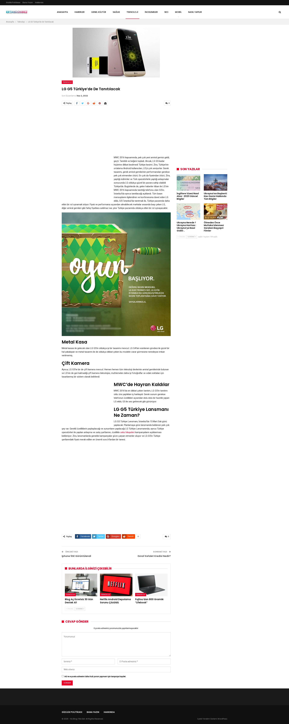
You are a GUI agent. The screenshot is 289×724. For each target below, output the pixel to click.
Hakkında (39, 2)
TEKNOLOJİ (132, 12)
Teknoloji (67, 82)
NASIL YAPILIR (195, 12)
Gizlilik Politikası (13, 2)
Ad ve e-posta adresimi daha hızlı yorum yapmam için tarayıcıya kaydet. (95, 676)
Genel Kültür (98, 12)
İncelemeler (151, 12)
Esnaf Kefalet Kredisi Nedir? (154, 556)
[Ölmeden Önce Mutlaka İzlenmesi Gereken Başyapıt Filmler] (215, 211)
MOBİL (178, 12)
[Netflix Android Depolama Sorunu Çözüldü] (116, 585)
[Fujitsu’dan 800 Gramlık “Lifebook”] (151, 585)
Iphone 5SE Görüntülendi (76, 556)
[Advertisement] (116, 131)
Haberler (80, 12)
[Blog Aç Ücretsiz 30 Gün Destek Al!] (81, 585)
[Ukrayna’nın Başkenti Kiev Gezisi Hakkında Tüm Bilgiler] (215, 182)
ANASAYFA (62, 12)
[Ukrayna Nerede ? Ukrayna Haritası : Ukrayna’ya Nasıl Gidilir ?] (188, 211)
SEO (166, 12)
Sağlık (116, 12)
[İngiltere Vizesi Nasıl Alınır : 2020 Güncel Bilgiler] (188, 182)
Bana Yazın (28, 2)
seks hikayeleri (127, 432)
